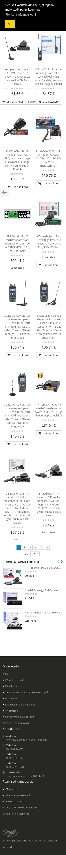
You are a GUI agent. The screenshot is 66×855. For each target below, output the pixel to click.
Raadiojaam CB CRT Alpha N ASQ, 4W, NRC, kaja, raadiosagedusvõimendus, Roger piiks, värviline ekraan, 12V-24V (17, 160)
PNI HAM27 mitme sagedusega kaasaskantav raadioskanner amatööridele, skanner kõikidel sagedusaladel (48, 77)
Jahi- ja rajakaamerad (18, 813)
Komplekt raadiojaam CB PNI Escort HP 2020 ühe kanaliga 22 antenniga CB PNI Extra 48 (17, 77)
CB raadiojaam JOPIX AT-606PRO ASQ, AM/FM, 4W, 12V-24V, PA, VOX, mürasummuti (49, 158)
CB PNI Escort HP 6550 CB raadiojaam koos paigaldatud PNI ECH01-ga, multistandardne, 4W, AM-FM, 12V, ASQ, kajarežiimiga (44, 568)
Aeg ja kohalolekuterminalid (21, 807)
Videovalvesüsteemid (18, 795)
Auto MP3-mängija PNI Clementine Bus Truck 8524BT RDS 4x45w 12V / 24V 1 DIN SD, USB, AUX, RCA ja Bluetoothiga (44, 590)
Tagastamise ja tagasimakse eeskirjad (26, 692)
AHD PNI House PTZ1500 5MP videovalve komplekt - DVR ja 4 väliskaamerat (44, 612)
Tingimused (11, 710)
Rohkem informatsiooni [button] (21, 14)
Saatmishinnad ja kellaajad (20, 704)
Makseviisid (11, 698)
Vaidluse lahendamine (17, 723)
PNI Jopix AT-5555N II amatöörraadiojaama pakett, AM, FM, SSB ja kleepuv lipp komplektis (48, 410)
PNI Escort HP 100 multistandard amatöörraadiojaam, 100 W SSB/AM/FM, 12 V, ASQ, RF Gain (17, 243)
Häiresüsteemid (14, 801)
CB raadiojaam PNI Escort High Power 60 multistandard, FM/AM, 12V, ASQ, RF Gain (48, 241)
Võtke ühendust (14, 680)
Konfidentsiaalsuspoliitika (19, 716)
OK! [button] (10, 24)
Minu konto (11, 686)
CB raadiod (12, 789)
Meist (8, 674)
